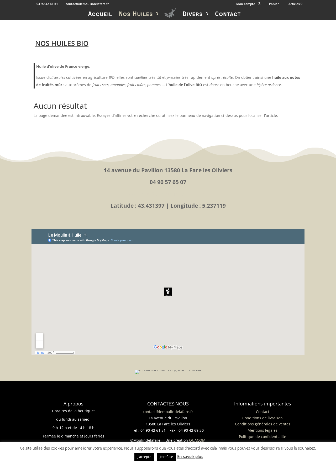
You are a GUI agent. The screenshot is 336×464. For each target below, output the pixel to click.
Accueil (100, 15)
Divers (193, 15)
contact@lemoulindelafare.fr (168, 193)
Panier (274, 4)
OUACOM (197, 440)
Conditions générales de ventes (262, 423)
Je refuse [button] (166, 456)
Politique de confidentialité (262, 436)
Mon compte (245, 4)
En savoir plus (190, 456)
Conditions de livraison (262, 417)
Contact (228, 15)
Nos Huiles (136, 15)
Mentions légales (262, 430)
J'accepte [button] (144, 456)
